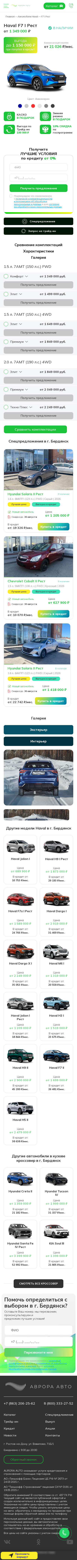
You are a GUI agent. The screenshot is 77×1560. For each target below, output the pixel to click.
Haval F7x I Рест (20, 911)
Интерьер (38, 741)
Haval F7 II (56, 1067)
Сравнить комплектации (35, 429)
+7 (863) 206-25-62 (19, 1403)
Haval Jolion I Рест (20, 1017)
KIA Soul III (56, 1243)
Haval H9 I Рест (56, 859)
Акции (50, 1428)
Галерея (38, 257)
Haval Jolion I (20, 859)
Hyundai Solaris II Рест (25, 494)
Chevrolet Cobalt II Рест (26, 581)
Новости (10, 1435)
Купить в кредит (53, 527)
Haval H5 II (20, 1120)
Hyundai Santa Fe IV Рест (20, 1245)
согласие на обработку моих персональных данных (38, 205)
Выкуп (50, 1421)
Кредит (9, 1428)
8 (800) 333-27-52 (58, 1403)
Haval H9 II (20, 1067)
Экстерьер (38, 730)
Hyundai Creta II (20, 1191)
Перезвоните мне (38, 1352)
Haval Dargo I (57, 911)
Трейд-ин (11, 1421)
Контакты (52, 1435)
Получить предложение (38, 188)
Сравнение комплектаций (38, 244)
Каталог (52, 6)
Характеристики (38, 251)
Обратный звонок (23, 1459)
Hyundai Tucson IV (56, 1193)
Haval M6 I (56, 963)
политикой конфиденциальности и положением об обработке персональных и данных (33, 201)
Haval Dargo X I (20, 963)
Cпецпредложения (59, 1414)
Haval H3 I (56, 1015)
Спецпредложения (42, 221)
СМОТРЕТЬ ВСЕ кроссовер (38, 1283)
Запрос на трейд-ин (42, 231)
